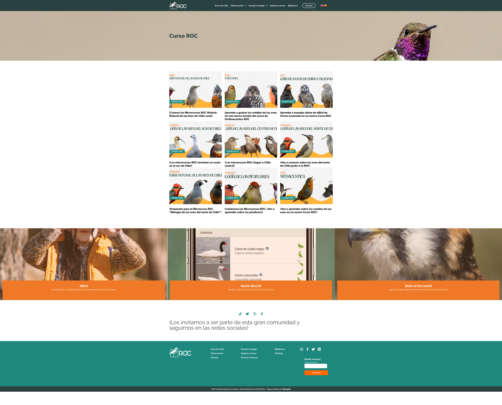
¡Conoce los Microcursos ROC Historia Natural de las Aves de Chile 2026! (193, 114)
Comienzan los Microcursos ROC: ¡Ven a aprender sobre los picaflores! (250, 210)
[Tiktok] (240, 314)
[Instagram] (254, 314)
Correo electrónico (311, 362)
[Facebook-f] (262, 314)
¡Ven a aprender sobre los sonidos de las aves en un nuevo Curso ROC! (305, 210)
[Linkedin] (319, 349)
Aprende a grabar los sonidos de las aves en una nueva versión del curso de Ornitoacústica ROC (251, 116)
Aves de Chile (221, 5)
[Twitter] (247, 314)
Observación (237, 5)
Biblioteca (293, 5)
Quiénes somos (277, 5)
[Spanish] (325, 5)
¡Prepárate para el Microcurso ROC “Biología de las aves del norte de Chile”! (195, 210)
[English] (321, 5)
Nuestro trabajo (257, 5)
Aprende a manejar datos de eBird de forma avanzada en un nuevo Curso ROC (305, 114)
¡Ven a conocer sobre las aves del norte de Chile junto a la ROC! (305, 164)
